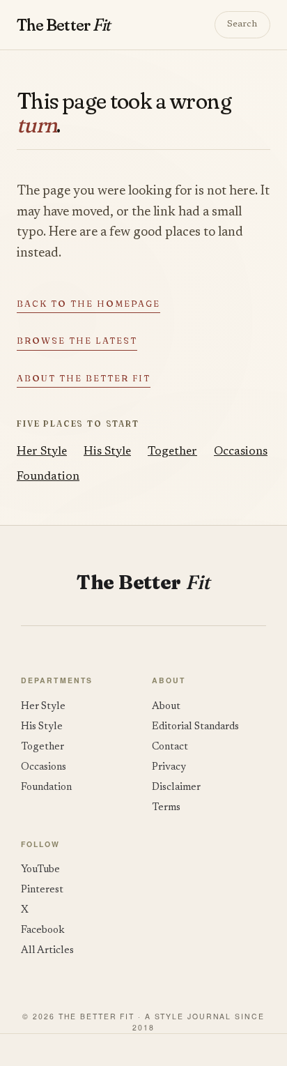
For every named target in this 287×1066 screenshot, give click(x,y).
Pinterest (42, 890)
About (166, 706)
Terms (166, 807)
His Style (107, 451)
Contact (170, 747)
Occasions (240, 451)
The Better (63, 24)
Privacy (169, 767)
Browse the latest (77, 340)
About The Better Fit (83, 378)
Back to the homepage (88, 303)
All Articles (47, 950)
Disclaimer (176, 787)
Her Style (42, 451)
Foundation (48, 476)
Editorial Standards (195, 727)
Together (172, 451)
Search (242, 24)
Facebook (43, 930)
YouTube (40, 870)
